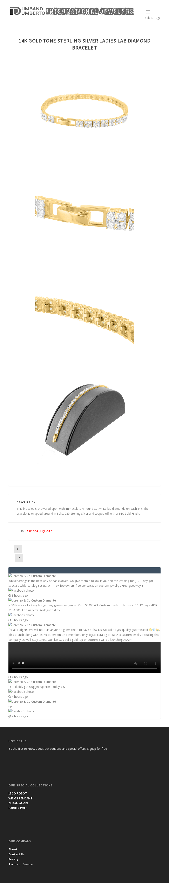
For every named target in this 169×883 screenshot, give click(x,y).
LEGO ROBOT (17, 793)
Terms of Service (20, 864)
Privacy (13, 859)
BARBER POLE (17, 808)
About (12, 849)
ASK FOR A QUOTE (39, 531)
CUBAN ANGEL (18, 803)
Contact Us (16, 854)
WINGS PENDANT (20, 798)
